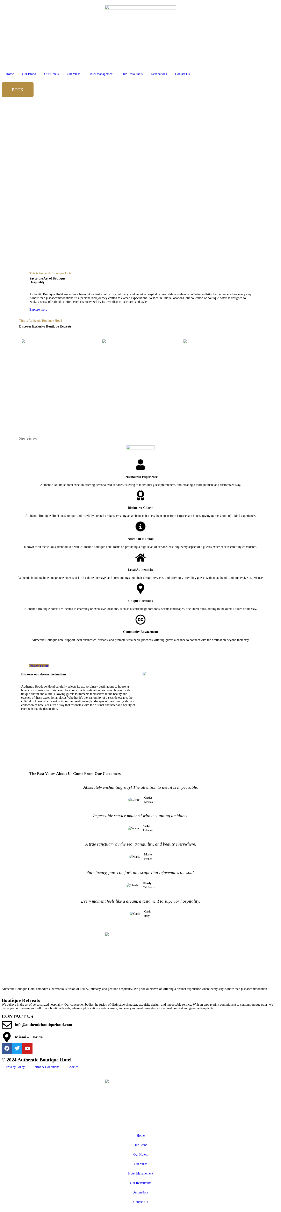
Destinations (159, 74)
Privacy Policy (15, 1067)
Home (10, 74)
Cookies (72, 1067)
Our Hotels (51, 74)
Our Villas (73, 74)
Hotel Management (100, 74)
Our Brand (29, 74)
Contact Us (182, 74)
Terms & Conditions (46, 1067)
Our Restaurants (132, 74)
